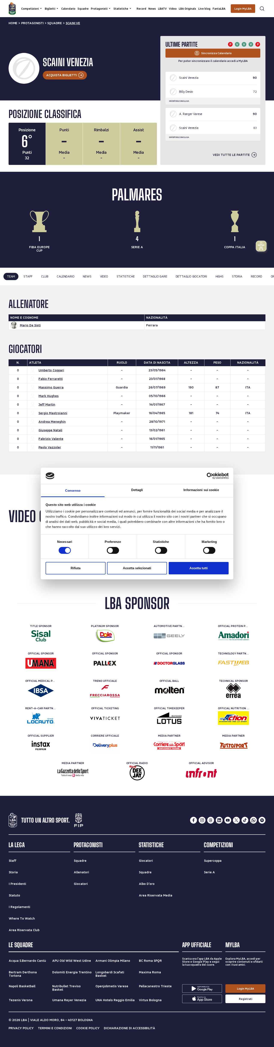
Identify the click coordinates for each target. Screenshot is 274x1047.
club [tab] (44, 276)
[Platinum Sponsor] (105, 635)
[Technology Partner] (233, 663)
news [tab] (87, 276)
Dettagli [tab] (137, 490)
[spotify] (262, 820)
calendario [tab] (65, 276)
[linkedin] (219, 820)
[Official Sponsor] (40, 663)
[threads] (210, 820)
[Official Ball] (169, 690)
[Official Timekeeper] (169, 718)
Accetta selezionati (137, 568)
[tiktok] (244, 820)
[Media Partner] (169, 745)
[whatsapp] (253, 820)
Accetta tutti (198, 568)
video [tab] (104, 276)
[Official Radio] (137, 772)
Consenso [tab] (72, 490)
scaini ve (73, 23)
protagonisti (32, 23)
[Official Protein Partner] (233, 635)
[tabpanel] (137, 380)
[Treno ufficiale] (105, 690)
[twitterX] (236, 820)
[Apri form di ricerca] (262, 8)
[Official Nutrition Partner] (233, 718)
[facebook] (193, 820)
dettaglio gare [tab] (155, 276)
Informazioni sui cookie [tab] (201, 490)
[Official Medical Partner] (40, 690)
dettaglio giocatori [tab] (191, 276)
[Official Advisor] (201, 772)
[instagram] (202, 820)
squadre (54, 23)
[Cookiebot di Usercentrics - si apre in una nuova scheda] (210, 476)
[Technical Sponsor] (233, 690)
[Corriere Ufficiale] (105, 745)
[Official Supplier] (40, 745)
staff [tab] (28, 276)
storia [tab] (237, 276)
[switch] (113, 550)
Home (13, 23)
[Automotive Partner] (169, 635)
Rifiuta (75, 568)
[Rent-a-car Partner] (40, 718)
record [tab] (256, 276)
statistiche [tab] (126, 276)
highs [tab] (219, 276)
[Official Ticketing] (105, 718)
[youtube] (227, 820)
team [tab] (11, 276)
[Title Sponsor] (40, 635)
